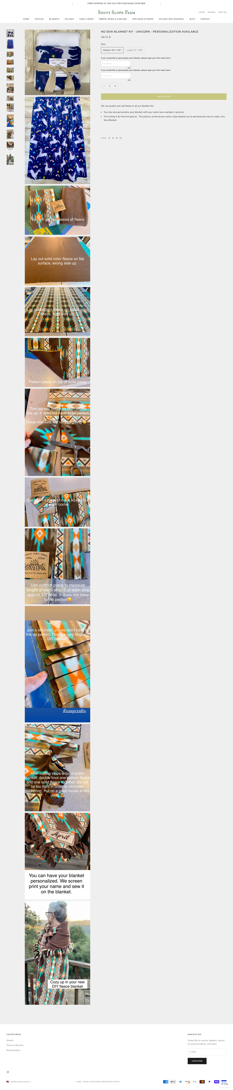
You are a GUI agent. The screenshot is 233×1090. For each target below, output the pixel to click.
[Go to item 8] (10, 98)
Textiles (39, 19)
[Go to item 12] (10, 146)
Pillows (69, 19)
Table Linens (86, 19)
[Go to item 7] (10, 88)
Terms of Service (14, 1045)
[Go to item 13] (10, 159)
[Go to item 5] (10, 70)
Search (9, 1040)
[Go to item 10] (10, 120)
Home (26, 19)
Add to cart (164, 96)
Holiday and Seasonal (171, 19)
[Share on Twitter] (113, 138)
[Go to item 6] (10, 78)
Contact (205, 19)
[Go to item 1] (10, 33)
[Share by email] (120, 138)
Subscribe (197, 1061)
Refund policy (13, 1050)
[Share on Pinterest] (117, 138)
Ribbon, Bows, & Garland (113, 19)
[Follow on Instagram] (7, 1072)
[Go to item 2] (10, 44)
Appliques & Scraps (143, 19)
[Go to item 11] (10, 134)
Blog (192, 19)
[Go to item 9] (10, 107)
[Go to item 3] (10, 54)
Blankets (54, 19)
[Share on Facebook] (109, 138)
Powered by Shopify (110, 1082)
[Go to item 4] (10, 62)
